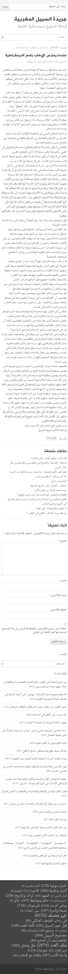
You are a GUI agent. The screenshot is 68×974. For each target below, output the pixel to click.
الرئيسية (63, 48)
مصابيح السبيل (51, 935)
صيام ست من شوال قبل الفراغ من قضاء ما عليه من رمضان (38, 804)
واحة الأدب (54, 955)
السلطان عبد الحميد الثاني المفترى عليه (47, 835)
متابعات (61, 931)
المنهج (42, 896)
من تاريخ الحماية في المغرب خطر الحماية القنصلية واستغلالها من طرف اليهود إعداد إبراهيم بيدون (35, 684)
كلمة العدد (54, 48)
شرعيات (28, 905)
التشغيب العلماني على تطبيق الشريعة (48, 485)
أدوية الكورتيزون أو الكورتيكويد (51, 743)
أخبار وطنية (54, 891)
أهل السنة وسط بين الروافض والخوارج (48, 855)
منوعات (37, 950)
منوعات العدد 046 (58, 819)
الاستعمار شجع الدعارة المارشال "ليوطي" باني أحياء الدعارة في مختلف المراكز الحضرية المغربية (36, 696)
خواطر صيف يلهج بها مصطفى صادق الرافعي (44, 751)
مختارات (29, 930)
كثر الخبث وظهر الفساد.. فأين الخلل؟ (49, 458)
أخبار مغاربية (31, 886)
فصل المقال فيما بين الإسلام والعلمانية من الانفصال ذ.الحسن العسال (34, 791)
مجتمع (46, 931)
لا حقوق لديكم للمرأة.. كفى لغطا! (51, 508)
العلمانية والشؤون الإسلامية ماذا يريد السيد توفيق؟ (42, 495)
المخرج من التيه (59, 481)
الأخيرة (31, 891)
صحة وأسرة (54, 910)
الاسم (63, 581)
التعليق (62, 541)
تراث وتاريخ (20, 896)
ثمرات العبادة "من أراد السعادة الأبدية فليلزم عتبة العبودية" (39, 758)
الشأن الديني (59, 896)
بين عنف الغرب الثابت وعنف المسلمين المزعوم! (44, 827)
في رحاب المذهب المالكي (46, 921)
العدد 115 (51, 438)
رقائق (15, 901)
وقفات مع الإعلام (27, 955)
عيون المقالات (29, 911)
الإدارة (50, 62)
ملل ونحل (24, 945)
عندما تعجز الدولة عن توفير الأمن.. (50, 490)
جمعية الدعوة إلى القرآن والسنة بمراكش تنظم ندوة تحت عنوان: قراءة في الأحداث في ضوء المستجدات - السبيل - (36, 781)
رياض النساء (54, 906)
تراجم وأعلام (58, 901)
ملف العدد (52, 945)
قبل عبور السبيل (51, 925)
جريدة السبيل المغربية (40, 19)
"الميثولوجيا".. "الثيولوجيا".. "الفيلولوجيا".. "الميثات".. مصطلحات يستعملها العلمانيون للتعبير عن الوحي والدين (35, 845)
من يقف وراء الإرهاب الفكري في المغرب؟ (47, 513)
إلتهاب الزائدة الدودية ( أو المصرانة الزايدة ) (46, 722)
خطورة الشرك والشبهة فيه (54, 863)
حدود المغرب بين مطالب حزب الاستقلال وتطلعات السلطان (38, 707)
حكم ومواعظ (35, 900)
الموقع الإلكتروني (58, 610)
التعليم (16, 891)
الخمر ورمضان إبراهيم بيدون (52, 812)
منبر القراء (58, 950)
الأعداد (63, 654)
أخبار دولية (54, 886)
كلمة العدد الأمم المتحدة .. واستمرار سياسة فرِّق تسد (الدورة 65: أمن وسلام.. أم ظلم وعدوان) (38, 474)
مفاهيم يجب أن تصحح (48, 940)
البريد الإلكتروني (58, 595)
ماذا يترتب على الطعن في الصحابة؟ (49, 714)
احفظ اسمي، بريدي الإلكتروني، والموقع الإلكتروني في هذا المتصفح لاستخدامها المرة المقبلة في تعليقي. (34, 630)
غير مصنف (51, 915)
